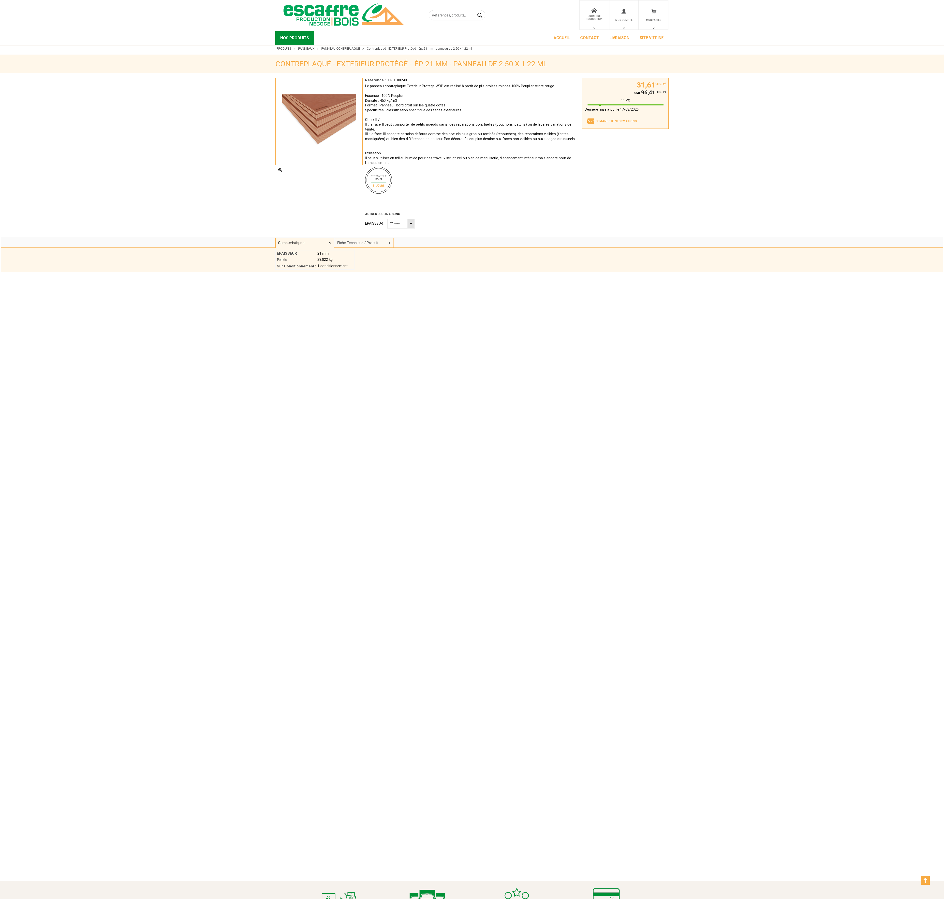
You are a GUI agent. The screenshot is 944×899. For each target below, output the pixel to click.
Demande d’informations (616, 121)
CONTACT (589, 37)
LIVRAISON (619, 37)
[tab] (304, 243)
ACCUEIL (562, 37)
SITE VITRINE (652, 37)
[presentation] (305, 243)
